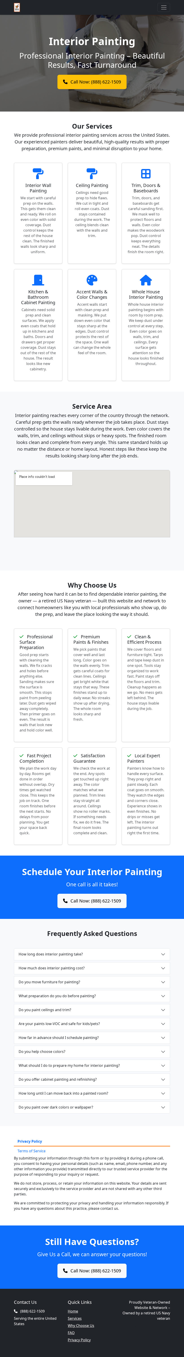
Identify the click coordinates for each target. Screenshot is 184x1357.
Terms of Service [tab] (32, 1150)
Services (75, 1318)
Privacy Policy (79, 1339)
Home (73, 1311)
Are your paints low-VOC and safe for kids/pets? (59, 1023)
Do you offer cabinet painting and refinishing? (58, 1079)
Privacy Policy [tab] (30, 1141)
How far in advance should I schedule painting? (59, 1037)
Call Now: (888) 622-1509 (95, 82)
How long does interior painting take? (51, 954)
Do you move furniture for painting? (49, 981)
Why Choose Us (81, 1325)
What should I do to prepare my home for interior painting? (69, 1065)
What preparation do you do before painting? (57, 995)
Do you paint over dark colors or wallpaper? (56, 1107)
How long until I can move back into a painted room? (63, 1093)
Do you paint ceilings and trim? (45, 1009)
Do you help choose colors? (42, 1051)
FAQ (71, 1332)
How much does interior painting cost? (52, 968)
